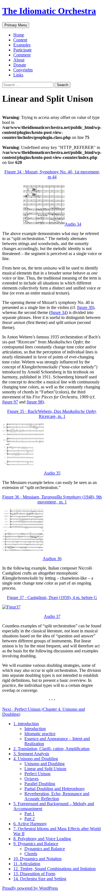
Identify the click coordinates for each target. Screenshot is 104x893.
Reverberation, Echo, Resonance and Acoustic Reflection (56, 796)
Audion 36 (52, 558)
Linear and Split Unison (45, 768)
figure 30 (85, 307)
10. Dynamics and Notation (37, 858)
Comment (22, 55)
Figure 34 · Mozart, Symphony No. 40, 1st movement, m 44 (52, 174)
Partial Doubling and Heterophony (54, 788)
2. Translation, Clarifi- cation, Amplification (51, 748)
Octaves (31, 778)
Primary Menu (15, 25)
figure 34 (58, 312)
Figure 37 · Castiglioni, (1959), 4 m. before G (52, 597)
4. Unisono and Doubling (35, 758)
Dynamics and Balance (44, 848)
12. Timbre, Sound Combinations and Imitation (54, 868)
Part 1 (29, 813)
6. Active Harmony (30, 823)
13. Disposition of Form (34, 873)
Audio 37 (52, 616)
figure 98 (34, 402)
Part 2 (29, 818)
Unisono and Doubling (44, 763)
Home (18, 35)
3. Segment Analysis (31, 753)
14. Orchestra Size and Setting (39, 878)
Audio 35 (52, 473)
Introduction (35, 728)
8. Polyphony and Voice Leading (42, 838)
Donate (19, 65)
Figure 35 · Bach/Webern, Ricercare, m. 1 (52, 414)
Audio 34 (73, 224)
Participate (22, 50)
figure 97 (10, 402)
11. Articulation (26, 863)
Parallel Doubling (39, 783)
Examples (22, 45)
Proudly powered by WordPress (30, 888)
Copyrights (23, 70)
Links (18, 75)
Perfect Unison (37, 773)
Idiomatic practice (39, 733)
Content (20, 40)
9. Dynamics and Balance (35, 843)
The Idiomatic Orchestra (49, 11)
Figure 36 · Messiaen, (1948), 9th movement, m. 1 (52, 499)
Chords (30, 853)
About (18, 60)
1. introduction (26, 723)
